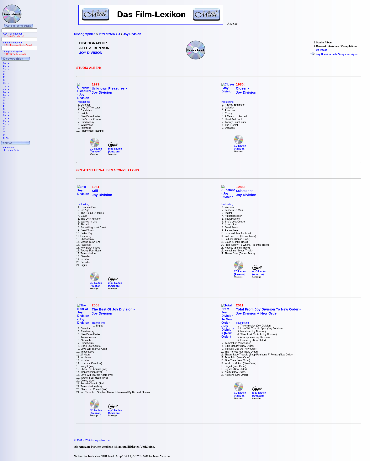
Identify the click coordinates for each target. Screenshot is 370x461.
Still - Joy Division (102, 193)
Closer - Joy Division (246, 90)
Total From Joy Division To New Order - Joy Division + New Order (268, 311)
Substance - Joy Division (246, 193)
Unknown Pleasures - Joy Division (109, 90)
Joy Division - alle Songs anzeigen (336, 54)
